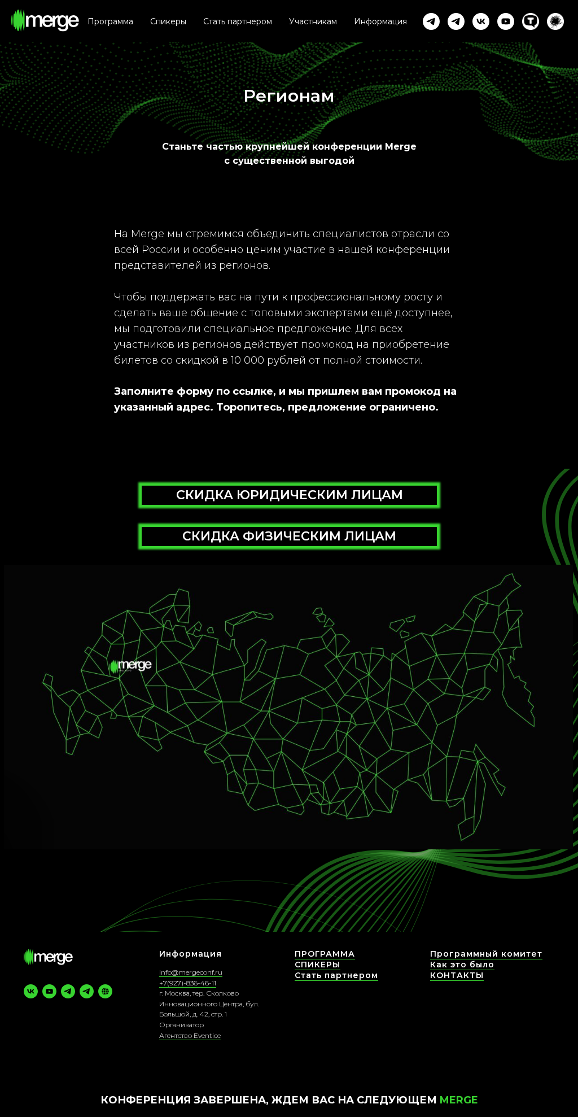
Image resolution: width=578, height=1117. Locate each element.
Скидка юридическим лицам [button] (289, 495)
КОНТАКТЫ (457, 975)
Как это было (462, 964)
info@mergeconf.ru (190, 972)
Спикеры (168, 21)
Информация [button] (380, 21)
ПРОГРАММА (325, 954)
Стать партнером (237, 21)
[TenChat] (530, 21)
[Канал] (431, 21)
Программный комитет (486, 954)
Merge (459, 1100)
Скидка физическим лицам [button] (289, 536)
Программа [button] (110, 21)
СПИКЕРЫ (317, 964)
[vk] (480, 21)
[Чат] (456, 21)
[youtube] (505, 21)
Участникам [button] (313, 21)
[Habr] (555, 21)
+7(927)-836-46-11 (187, 983)
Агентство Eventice (190, 1035)
